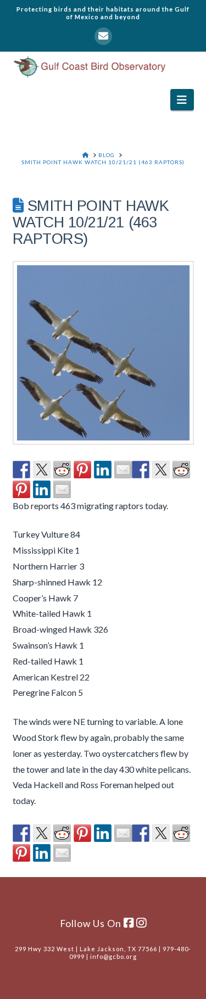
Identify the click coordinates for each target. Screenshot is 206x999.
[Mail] (103, 36)
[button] (182, 99)
